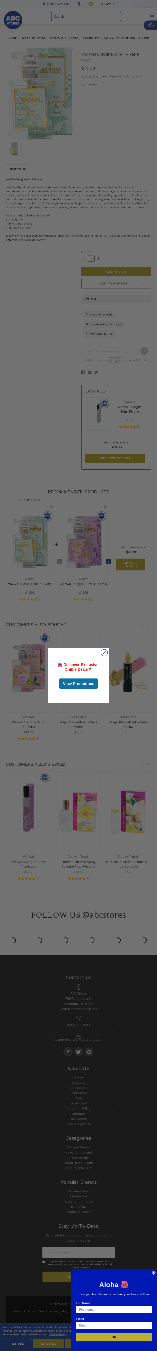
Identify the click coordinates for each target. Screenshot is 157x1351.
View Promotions (78, 684)
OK (114, 1337)
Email (80, 1319)
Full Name (83, 1303)
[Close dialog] (104, 652)
